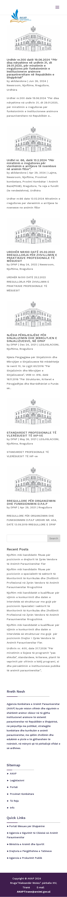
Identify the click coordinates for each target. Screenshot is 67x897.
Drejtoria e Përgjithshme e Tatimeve (30, 851)
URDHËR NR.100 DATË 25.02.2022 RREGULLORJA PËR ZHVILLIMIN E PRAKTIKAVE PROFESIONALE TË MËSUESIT (32, 256)
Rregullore (42, 85)
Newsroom (14, 85)
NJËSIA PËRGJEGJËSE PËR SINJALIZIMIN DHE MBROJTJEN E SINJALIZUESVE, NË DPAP (32, 338)
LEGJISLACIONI (48, 344)
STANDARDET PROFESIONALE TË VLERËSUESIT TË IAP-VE (31, 434)
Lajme (52, 172)
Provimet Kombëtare (21, 794)
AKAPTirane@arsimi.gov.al (33, 891)
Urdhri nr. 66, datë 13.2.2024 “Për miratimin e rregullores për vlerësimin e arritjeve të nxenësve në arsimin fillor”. (31, 164)
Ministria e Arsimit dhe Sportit (26, 844)
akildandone (18, 81)
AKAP (13, 773)
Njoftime (28, 85)
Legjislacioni (16, 780)
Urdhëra (12, 89)
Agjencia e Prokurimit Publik (25, 858)
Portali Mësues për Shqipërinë (27, 826)
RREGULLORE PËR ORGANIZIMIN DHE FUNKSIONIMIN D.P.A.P (31, 502)
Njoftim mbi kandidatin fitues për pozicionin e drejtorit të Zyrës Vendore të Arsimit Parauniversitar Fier (32, 559)
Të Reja (14, 800)
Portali (13, 787)
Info (12, 807)
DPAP (14, 264)
